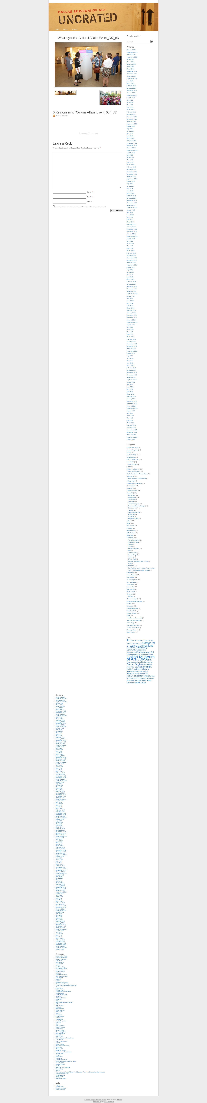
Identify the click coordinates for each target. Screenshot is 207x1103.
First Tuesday (132, 552)
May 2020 (130, 133)
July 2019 (130, 155)
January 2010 (131, 427)
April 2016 (130, 248)
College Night (131, 481)
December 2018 (132, 172)
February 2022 (131, 85)
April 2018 (130, 191)
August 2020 (131, 126)
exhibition (143, 662)
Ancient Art (131, 499)
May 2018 (130, 188)
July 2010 (130, 413)
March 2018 (130, 193)
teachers (144, 678)
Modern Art (131, 514)
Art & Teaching (131, 454)
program (130, 673)
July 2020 (130, 129)
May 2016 (130, 246)
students (138, 676)
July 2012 (130, 356)
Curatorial (130, 493)
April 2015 (130, 277)
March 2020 (130, 138)
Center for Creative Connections (137, 474)
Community (141, 647)
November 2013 (132, 317)
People (129, 603)
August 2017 (131, 210)
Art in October (132, 464)
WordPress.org (60, 1089)
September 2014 (132, 293)
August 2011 (131, 382)
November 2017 (132, 203)
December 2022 (132, 71)
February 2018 (131, 195)
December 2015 (132, 258)
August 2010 (131, 411)
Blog (57, 29)
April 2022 (130, 81)
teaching (138, 680)
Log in (58, 1085)
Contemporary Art (133, 504)
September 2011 (132, 380)
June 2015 (130, 272)
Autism (129, 466)
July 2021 (130, 100)
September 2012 (132, 351)
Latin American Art (134, 512)
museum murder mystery (134, 601)
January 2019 (131, 169)
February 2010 (131, 425)
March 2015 (130, 279)
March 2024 (130, 62)
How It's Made (131, 582)
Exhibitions (130, 565)
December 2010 (132, 401)
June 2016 (130, 243)
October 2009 (131, 434)
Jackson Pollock (146, 664)
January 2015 (131, 284)
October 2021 (131, 93)
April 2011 (130, 391)
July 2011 (130, 384)
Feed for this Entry (62, 115)
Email (90, 197)
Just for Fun (130, 587)
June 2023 (130, 66)
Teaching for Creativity (134, 620)
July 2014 (130, 298)
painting (130, 671)
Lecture (130, 557)
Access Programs (132, 450)
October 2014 (131, 291)
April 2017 (130, 219)
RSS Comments (109, 1101)
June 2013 (130, 329)
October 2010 (131, 406)
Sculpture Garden (132, 608)
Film (129, 550)
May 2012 (130, 360)
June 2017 (130, 215)
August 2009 (131, 439)
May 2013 (130, 332)
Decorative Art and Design (136, 506)
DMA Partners (131, 533)
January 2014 (131, 313)
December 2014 (132, 286)
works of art (130, 632)
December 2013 (132, 315)
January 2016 (131, 255)
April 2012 (130, 363)
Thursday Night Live (133, 625)
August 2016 (131, 238)
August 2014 (131, 296)
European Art (132, 508)
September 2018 (132, 179)
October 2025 (131, 50)
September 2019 (132, 150)
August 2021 (131, 97)
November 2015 (132, 260)
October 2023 (131, 64)
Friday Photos (131, 575)
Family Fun (130, 572)
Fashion (130, 510)
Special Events (131, 613)
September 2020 (132, 124)
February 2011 (131, 396)
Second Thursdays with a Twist (138, 561)
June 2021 (130, 102)
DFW (128, 523)
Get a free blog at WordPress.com (95, 1099)
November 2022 (132, 74)
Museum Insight (132, 599)
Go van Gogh (132, 555)
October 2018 (131, 176)
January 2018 (131, 198)
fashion (150, 662)
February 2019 (131, 167)
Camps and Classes (133, 471)
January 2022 (131, 88)
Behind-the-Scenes (133, 469)
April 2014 (130, 305)
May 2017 (130, 217)
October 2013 (131, 320)
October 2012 (131, 348)
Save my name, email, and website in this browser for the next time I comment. (80, 207)
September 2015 (132, 265)
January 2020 (131, 140)
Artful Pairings (131, 457)
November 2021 (132, 90)
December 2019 (132, 143)
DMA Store (130, 535)
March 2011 (130, 394)
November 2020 (132, 119)
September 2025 (132, 52)
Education (130, 537)
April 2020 (130, 136)
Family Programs (133, 548)
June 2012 (130, 358)
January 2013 (131, 341)
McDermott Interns (141, 669)
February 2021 (131, 112)
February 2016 (131, 253)
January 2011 (131, 399)
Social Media (131, 611)
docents (135, 662)
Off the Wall (132, 559)
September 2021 (132, 95)
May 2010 (130, 418)
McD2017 (130, 669)
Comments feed (61, 1088)
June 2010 (130, 415)
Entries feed (60, 1086)
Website (90, 202)
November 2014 (132, 289)
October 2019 (131, 148)
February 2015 (131, 281)
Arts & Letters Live (133, 459)
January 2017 (131, 227)
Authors (74, 29)
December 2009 (132, 430)
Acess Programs (133, 540)
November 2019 (132, 145)
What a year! (66, 38)
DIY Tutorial (130, 525)
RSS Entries (97, 1101)
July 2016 (130, 241)
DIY (137, 660)
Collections (130, 476)
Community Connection (134, 483)
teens (144, 680)
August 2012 (131, 353)
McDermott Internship (135, 618)
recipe (137, 673)
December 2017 (132, 200)
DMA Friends (131, 530)
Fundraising (130, 577)
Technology (130, 622)
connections (131, 652)
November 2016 (132, 231)
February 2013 (131, 339)
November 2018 (132, 174)
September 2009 (132, 437)
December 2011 (132, 372)
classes (130, 544)
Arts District (130, 462)
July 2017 (130, 212)
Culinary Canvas (132, 490)
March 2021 (130, 109)
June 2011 (130, 387)
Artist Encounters (133, 627)
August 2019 (131, 152)
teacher (136, 678)
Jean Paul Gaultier (134, 667)
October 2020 (131, 121)
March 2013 (130, 336)
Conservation (131, 486)
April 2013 (130, 334)
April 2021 (130, 107)
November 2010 (132, 403)
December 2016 (132, 229)
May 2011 (130, 389)
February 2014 (131, 310)
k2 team (119, 1099)
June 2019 (130, 157)
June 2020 (130, 131)
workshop (130, 683)
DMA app (130, 528)
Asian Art (131, 501)
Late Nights (130, 589)
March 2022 (130, 83)
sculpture (130, 676)
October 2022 (131, 76)
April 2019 (130, 162)
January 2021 (131, 114)
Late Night (146, 666)
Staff (128, 615)
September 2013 (132, 322)
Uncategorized (131, 630)
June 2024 (130, 59)
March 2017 (130, 222)
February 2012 (131, 368)
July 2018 (130, 183)
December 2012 (132, 344)
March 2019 (130, 164)
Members (130, 594)
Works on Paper (133, 518)
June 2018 (130, 186)
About (65, 29)
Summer (145, 676)
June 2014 (130, 301)
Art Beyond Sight (133, 542)
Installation (130, 584)
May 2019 (130, 160)
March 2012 (130, 365)
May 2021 (130, 105)
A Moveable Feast (132, 447)
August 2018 (131, 181)
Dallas (129, 521)
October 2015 (131, 262)
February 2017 (131, 224)
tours (149, 680)
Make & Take (131, 591)
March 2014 (130, 308)
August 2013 (131, 325)
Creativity (130, 488)
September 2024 (132, 57)
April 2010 (130, 420)
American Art (132, 497)
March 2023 (130, 69)
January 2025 (131, 54)
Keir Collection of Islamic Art (137, 478)
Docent (130, 546)
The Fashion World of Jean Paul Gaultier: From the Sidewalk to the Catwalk (80, 1072)
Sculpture (131, 516)
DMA (143, 659)
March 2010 (130, 423)
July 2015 (130, 270)
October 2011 (131, 377)
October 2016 (131, 234)
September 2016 (132, 236)
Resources (130, 606)
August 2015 (131, 267)
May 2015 (130, 274)
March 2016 (130, 250)
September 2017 (132, 207)
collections (131, 648)
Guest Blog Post (132, 579)
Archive (129, 452)
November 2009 (132, 432)
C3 (141, 643)
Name (90, 192)
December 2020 (132, 117)
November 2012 (132, 346)
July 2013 (130, 327)
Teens (130, 563)
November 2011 (132, 375)
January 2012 (131, 370)
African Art (131, 495)
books (137, 643)
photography (143, 671)
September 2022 (132, 78)
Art (128, 640)
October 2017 (131, 205)
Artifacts (130, 596)
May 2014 (130, 303)
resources (144, 673)
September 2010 (132, 408)
